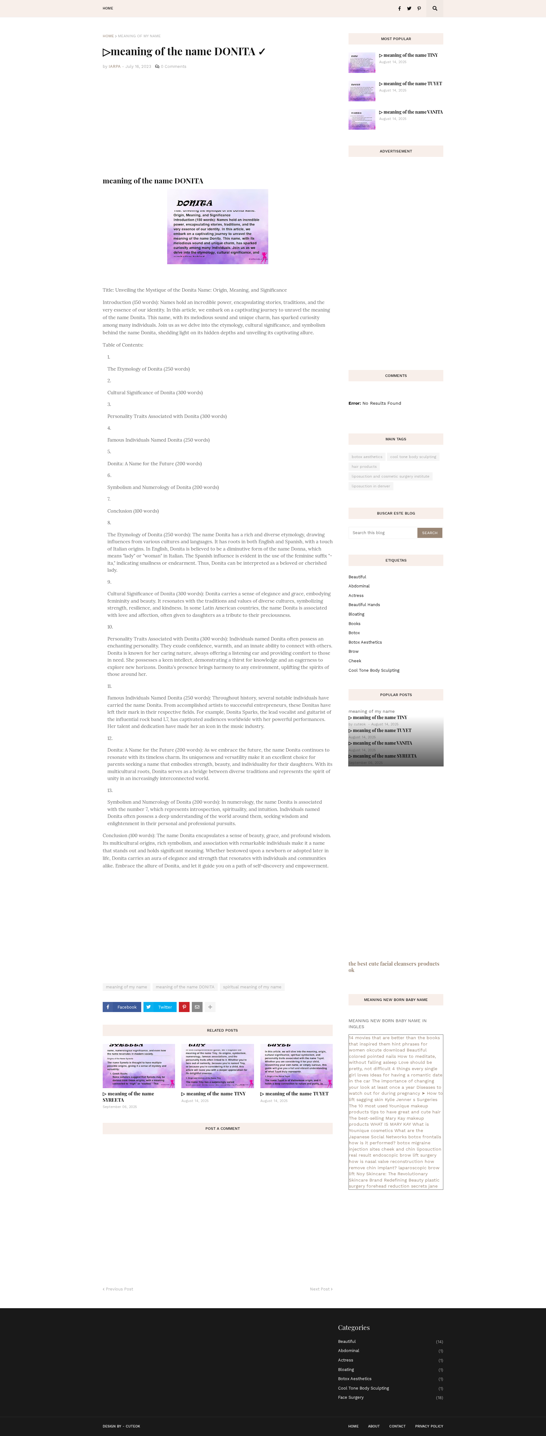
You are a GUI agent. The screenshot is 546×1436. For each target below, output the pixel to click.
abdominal (359, 586)
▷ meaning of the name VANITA (411, 112)
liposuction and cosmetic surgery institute (390, 476)
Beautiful (357, 577)
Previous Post (119, 1289)
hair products (364, 466)
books (355, 623)
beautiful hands (364, 604)
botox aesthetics (367, 457)
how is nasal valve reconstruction (386, 1161)
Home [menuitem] (108, 8)
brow (354, 651)
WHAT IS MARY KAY (390, 1124)
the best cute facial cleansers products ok (394, 966)
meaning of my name (139, 36)
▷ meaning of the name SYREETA (128, 1096)
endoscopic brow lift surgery (404, 1155)
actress (356, 595)
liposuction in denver (371, 486)
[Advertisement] (218, 123)
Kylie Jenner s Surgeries (411, 1099)
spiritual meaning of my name (252, 987)
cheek (355, 660)
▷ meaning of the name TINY (213, 1093)
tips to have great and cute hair (405, 1111)
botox (354, 632)
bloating (356, 614)
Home (108, 36)
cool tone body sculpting (413, 457)
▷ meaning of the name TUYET (294, 1093)
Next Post (320, 1289)
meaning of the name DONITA (185, 987)
